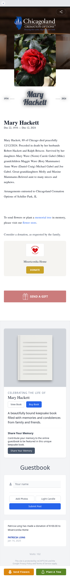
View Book (16, 404)
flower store (29, 222)
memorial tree (43, 217)
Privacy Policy (26, 563)
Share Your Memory (21, 450)
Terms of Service (43, 563)
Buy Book (34, 404)
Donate (35, 269)
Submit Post (35, 506)
